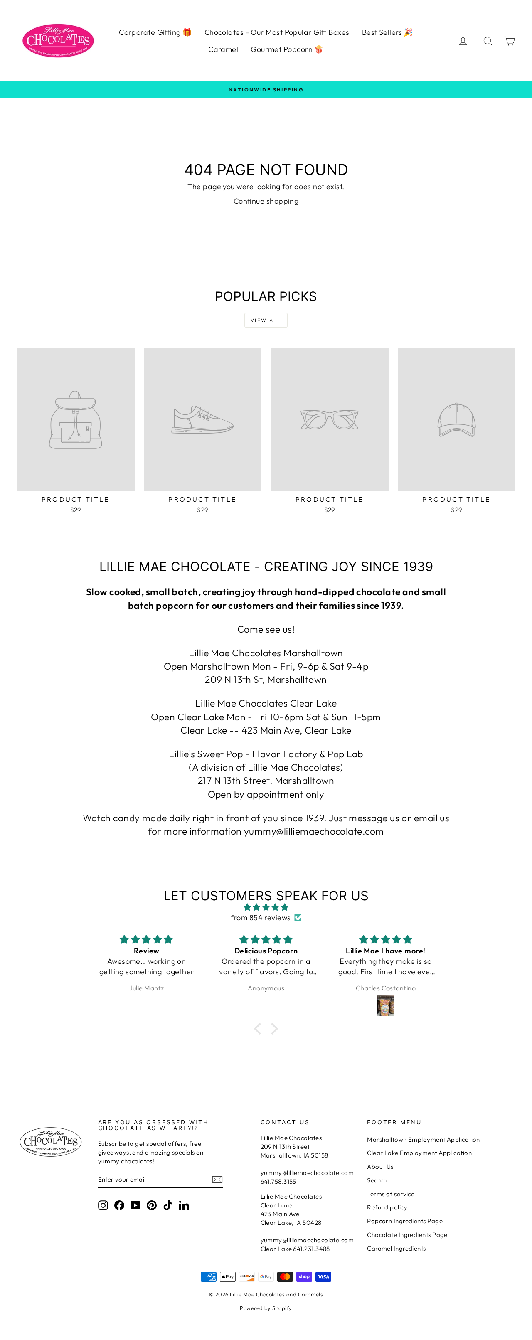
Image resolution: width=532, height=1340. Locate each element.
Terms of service (390, 1194)
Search (377, 1180)
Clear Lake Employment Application (419, 1153)
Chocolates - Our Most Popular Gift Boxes (277, 32)
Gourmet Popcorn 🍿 (287, 49)
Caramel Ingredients (396, 1248)
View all (266, 320)
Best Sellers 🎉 (387, 32)
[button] (260, 1028)
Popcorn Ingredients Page (405, 1221)
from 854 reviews (261, 917)
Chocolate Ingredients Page (407, 1235)
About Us (380, 1166)
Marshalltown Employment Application (423, 1139)
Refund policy (387, 1207)
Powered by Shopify (266, 1308)
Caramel (223, 49)
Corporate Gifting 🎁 (155, 32)
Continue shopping (266, 201)
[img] (266, 907)
